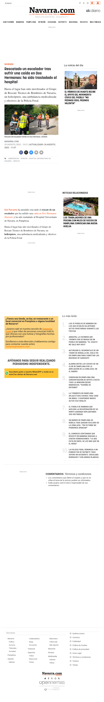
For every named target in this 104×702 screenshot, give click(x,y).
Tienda (75, 665)
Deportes (31, 653)
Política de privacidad (80, 649)
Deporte (62, 22)
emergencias (13, 158)
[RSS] (59, 678)
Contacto (76, 637)
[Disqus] (72, 523)
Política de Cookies (79, 645)
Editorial (12, 662)
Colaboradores (34, 639)
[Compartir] (21, 152)
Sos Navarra (10, 209)
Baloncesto (33, 659)
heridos (16, 161)
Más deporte (53, 645)
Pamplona (31, 22)
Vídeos (51, 663)
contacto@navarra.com (18, 346)
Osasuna (52, 22)
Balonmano (53, 639)
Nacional (73, 22)
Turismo (75, 661)
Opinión (42, 22)
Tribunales (12, 648)
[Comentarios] (41, 152)
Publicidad (76, 641)
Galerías (52, 660)
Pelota (31, 662)
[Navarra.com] (52, 10)
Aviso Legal (76, 653)
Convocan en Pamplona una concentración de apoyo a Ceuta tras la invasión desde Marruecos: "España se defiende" (84, 382)
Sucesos (12, 645)
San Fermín (8, 22)
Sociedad (12, 651)
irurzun (24, 158)
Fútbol (31, 656)
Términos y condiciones (78, 473)
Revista (84, 22)
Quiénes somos (78, 633)
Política (11, 642)
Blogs (31, 642)
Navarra (20, 22)
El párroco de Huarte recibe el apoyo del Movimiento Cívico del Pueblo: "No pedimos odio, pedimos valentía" (80, 98)
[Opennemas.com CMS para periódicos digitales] (52, 685)
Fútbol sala (53, 642)
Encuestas (33, 645)
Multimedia (95, 22)
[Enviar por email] (36, 152)
